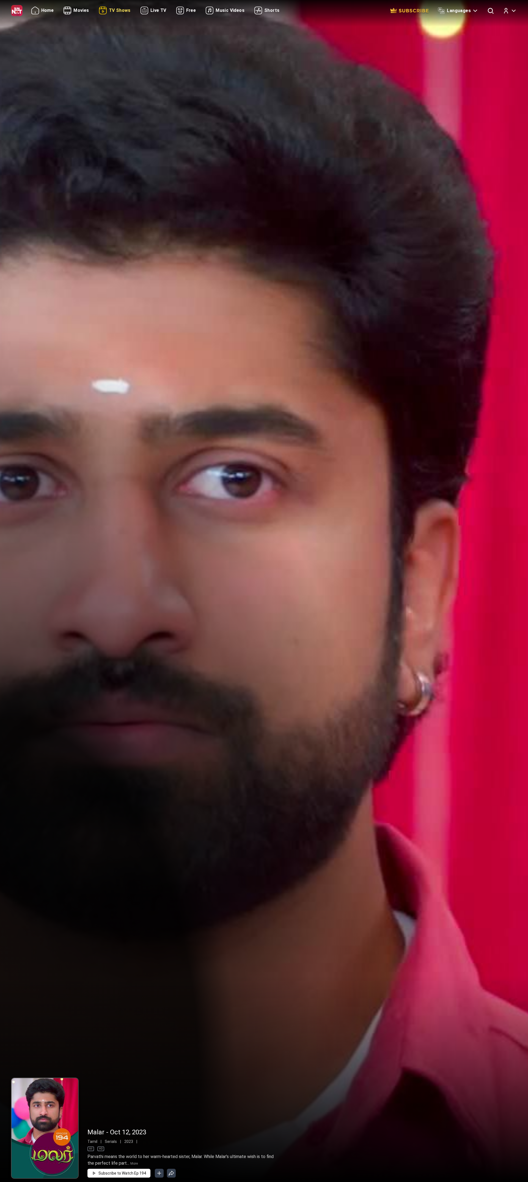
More (134, 1163)
